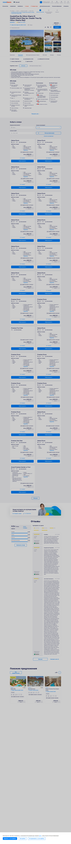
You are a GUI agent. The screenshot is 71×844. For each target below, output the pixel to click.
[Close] (50, 411)
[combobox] (40, 422)
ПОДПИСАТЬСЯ (40, 430)
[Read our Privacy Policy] (50, 428)
